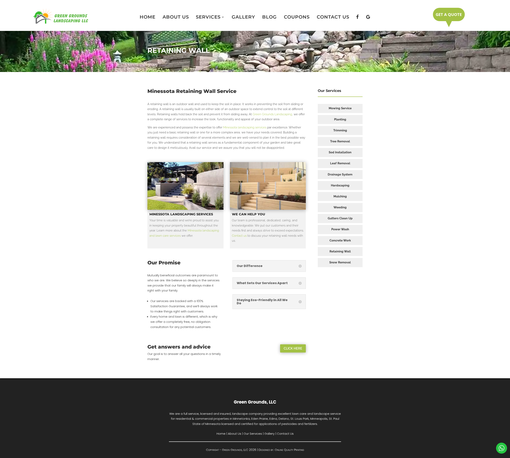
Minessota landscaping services (244, 127)
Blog (269, 17)
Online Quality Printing (289, 450)
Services (208, 17)
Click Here (293, 348)
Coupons (297, 17)
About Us (176, 17)
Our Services (253, 433)
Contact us (239, 235)
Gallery (243, 17)
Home (147, 17)
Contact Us (333, 17)
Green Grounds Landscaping (272, 114)
